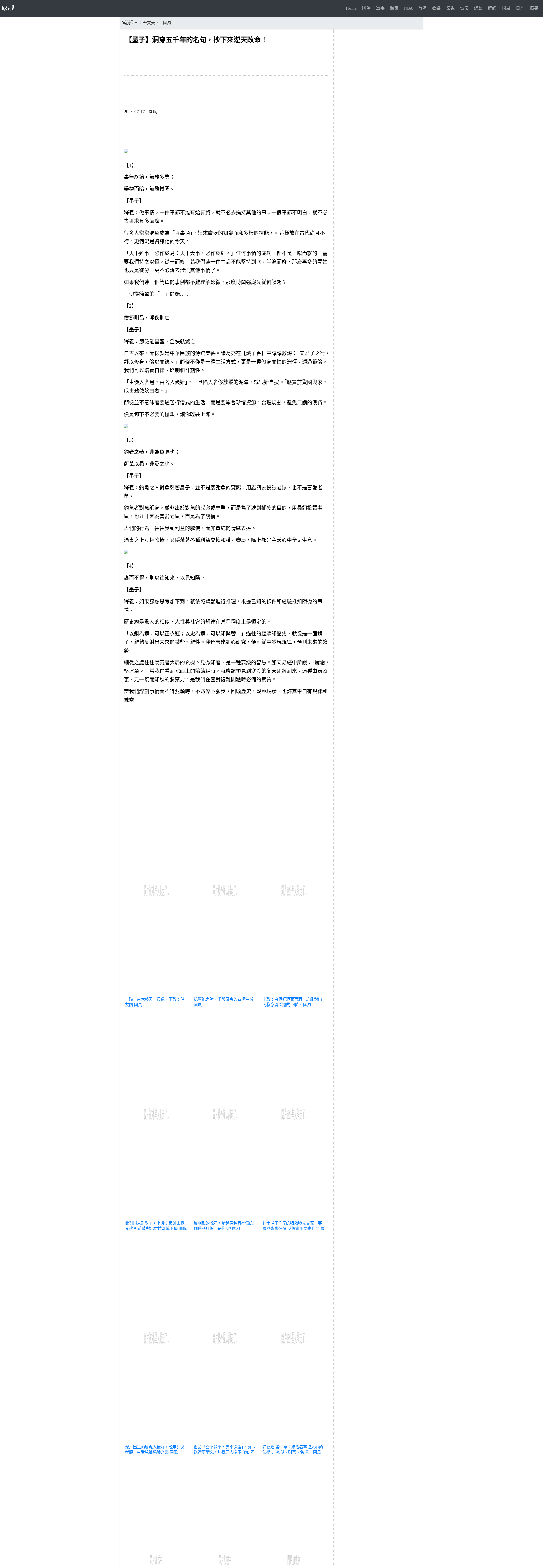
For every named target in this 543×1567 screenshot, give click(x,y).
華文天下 (151, 23)
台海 (422, 8)
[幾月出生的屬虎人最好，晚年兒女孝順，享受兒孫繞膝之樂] (157, 1440)
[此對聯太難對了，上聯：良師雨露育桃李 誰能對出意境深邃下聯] (157, 1216)
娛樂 (436, 8)
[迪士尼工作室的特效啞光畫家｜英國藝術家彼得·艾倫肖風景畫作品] (294, 1216)
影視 (450, 8)
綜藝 (478, 8)
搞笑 (534, 8)
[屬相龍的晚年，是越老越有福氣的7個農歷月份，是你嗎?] (225, 1216)
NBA (408, 8)
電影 (464, 8)
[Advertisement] (227, 747)
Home (351, 8)
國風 (506, 8)
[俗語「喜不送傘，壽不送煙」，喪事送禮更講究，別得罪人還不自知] (225, 1440)
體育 (394, 8)
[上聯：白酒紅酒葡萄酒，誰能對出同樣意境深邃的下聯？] (294, 993)
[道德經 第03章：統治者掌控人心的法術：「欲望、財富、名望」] (294, 1440)
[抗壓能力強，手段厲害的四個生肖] (225, 993)
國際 (366, 8)
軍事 (380, 8)
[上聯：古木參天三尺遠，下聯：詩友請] (157, 993)
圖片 (520, 8)
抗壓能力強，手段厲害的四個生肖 (223, 999)
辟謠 (492, 8)
